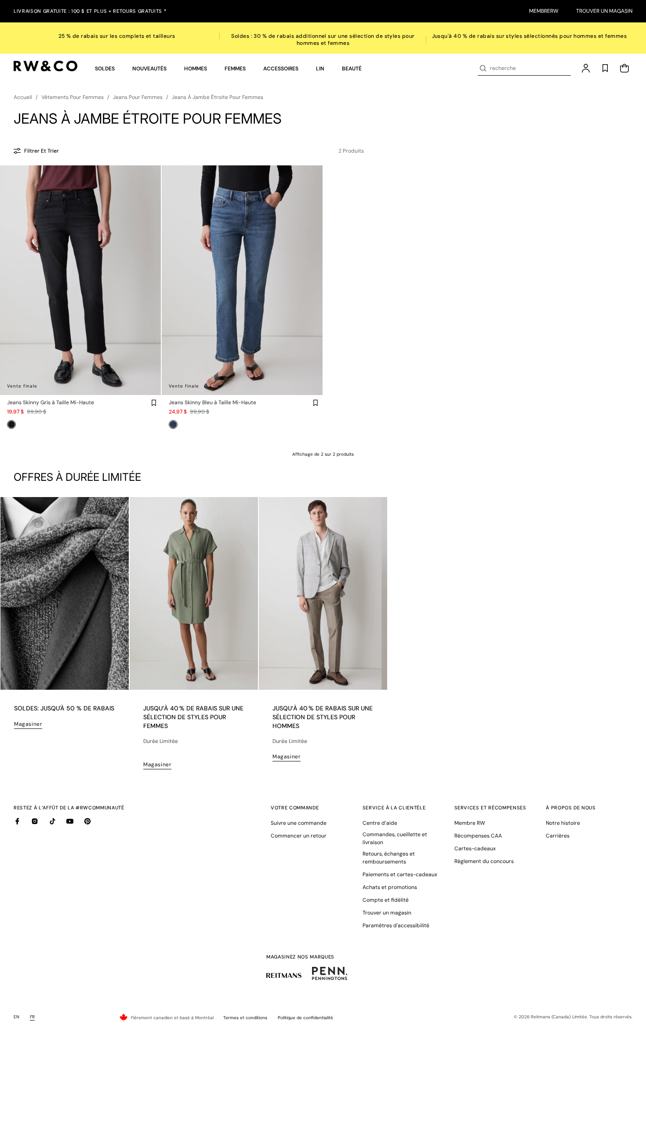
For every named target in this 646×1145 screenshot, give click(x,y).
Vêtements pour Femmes (72, 97)
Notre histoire (563, 823)
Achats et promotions (390, 887)
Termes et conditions (245, 1018)
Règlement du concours (484, 861)
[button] (105, 69)
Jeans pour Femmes (138, 97)
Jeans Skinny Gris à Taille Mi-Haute (50, 402)
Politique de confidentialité (305, 1018)
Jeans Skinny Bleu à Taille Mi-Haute (212, 402)
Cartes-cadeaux (475, 848)
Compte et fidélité (386, 900)
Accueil (23, 97)
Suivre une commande (299, 823)
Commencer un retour (299, 835)
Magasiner (28, 724)
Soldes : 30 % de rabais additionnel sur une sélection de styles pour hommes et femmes (323, 40)
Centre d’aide (380, 823)
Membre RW (469, 823)
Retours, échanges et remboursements (389, 857)
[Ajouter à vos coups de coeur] (153, 403)
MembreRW (544, 11)
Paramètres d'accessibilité (396, 925)
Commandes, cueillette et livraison (395, 838)
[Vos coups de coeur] (605, 68)
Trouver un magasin (604, 11)
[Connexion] (585, 68)
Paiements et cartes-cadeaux (400, 874)
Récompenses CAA (478, 835)
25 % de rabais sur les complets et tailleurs (116, 36)
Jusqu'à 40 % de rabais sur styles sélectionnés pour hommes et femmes (529, 36)
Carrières (558, 835)
